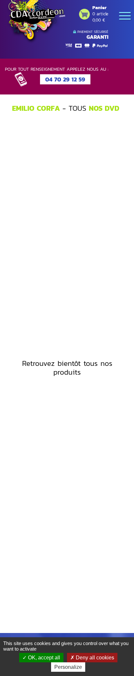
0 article (100, 14)
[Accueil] (36, 22)
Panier (99, 7)
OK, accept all (43, 657)
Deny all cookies (94, 657)
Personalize (68, 667)
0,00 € (98, 20)
